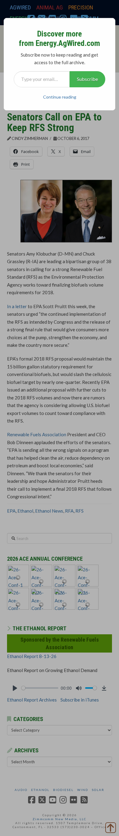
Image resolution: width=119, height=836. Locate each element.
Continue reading (59, 96)
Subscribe (87, 79)
